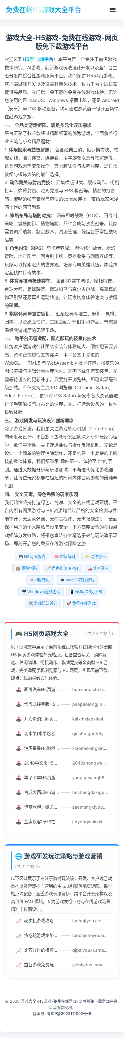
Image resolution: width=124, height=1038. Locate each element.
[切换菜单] (112, 9)
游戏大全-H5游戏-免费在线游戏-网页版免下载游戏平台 (69, 1001)
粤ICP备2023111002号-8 (69, 1013)
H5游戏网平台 (38, 59)
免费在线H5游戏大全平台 (43, 9)
